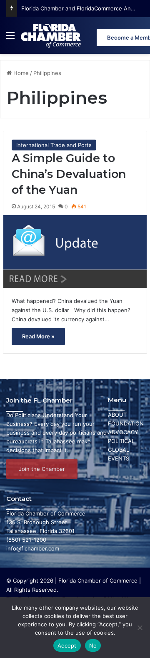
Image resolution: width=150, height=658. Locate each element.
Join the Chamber (42, 468)
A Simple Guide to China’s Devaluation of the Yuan (69, 174)
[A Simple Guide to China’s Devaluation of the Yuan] (75, 251)
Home (20, 73)
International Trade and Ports (54, 145)
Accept (67, 645)
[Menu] (10, 38)
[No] (139, 627)
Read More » (38, 336)
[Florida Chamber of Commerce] (51, 35)
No (93, 645)
